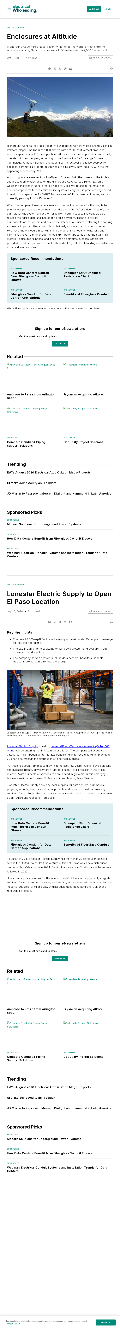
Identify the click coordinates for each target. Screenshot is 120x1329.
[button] (9, 9)
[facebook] (49, 68)
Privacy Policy (13, 1324)
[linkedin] (54, 68)
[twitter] (60, 68)
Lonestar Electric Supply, (22, 746)
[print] (111, 68)
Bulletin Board (15, 27)
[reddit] (65, 68)
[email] (70, 68)
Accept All (105, 1322)
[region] (60, 1322)
